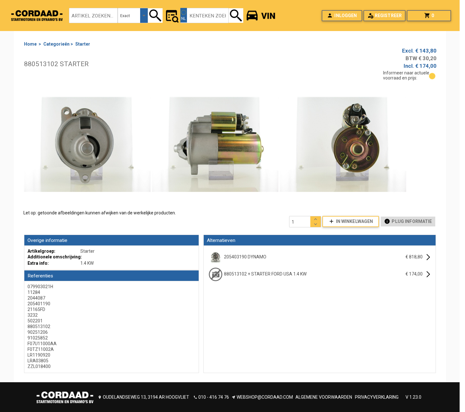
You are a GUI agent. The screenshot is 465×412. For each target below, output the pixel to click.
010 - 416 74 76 (213, 397)
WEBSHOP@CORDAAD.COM (265, 397)
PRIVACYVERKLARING (377, 397)
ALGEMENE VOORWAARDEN (323, 397)
